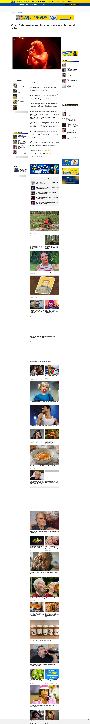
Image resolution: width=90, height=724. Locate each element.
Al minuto (19, 4)
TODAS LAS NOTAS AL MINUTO (22, 112)
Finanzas (23, 4)
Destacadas (28, 4)
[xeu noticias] (13, 1)
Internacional (43, 1)
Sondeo (43, 4)
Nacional (38, 1)
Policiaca (54, 1)
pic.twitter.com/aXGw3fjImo (48, 150)
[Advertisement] (21, 122)
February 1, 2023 (51, 153)
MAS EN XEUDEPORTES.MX (22, 156)
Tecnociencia (70, 1)
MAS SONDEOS (23, 176)
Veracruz (23, 1)
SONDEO (17, 166)
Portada (18, 1)
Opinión (39, 4)
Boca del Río (28, 1)
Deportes (49, 1)
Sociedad (65, 1)
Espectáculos (60, 1)
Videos (35, 4)
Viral (32, 4)
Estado (33, 1)
